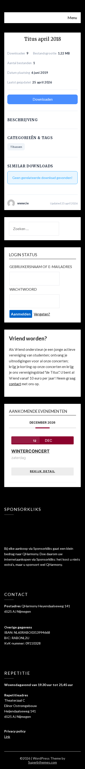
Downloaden (43, 99)
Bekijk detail (42, 471)
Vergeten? (42, 314)
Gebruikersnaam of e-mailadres (40, 267)
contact (15, 384)
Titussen (16, 147)
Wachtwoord (23, 289)
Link (7, 737)
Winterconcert (30, 451)
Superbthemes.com (42, 762)
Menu (72, 17)
